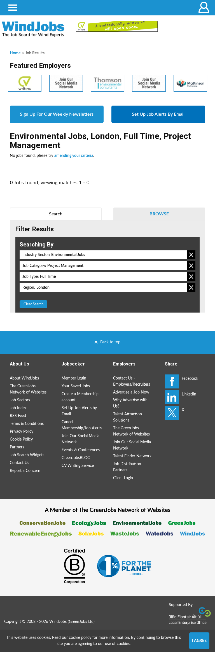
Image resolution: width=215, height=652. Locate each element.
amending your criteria (73, 156)
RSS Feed (18, 416)
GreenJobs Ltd (81, 622)
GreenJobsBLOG (76, 458)
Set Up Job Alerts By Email (158, 114)
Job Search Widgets (27, 455)
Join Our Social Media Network (80, 439)
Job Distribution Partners (127, 467)
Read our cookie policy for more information (90, 638)
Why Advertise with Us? (130, 403)
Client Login (123, 478)
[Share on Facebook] (172, 381)
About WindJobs (24, 378)
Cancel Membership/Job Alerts (82, 425)
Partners (17, 447)
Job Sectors (20, 400)
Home (15, 53)
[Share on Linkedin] (172, 397)
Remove (191, 254)
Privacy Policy (21, 432)
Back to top (110, 342)
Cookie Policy (21, 439)
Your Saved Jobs (76, 386)
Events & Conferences (81, 450)
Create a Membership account (80, 397)
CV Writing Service (78, 466)
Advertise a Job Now (131, 392)
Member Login (74, 378)
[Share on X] (172, 413)
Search (55, 214)
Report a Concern (25, 471)
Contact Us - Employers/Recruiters (131, 381)
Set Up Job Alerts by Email (79, 411)
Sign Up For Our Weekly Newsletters (57, 114)
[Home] (33, 29)
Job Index (18, 408)
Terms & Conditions (27, 424)
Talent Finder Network (132, 456)
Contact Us (19, 463)
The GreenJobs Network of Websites (28, 389)
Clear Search (33, 304)
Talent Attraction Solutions (127, 417)
